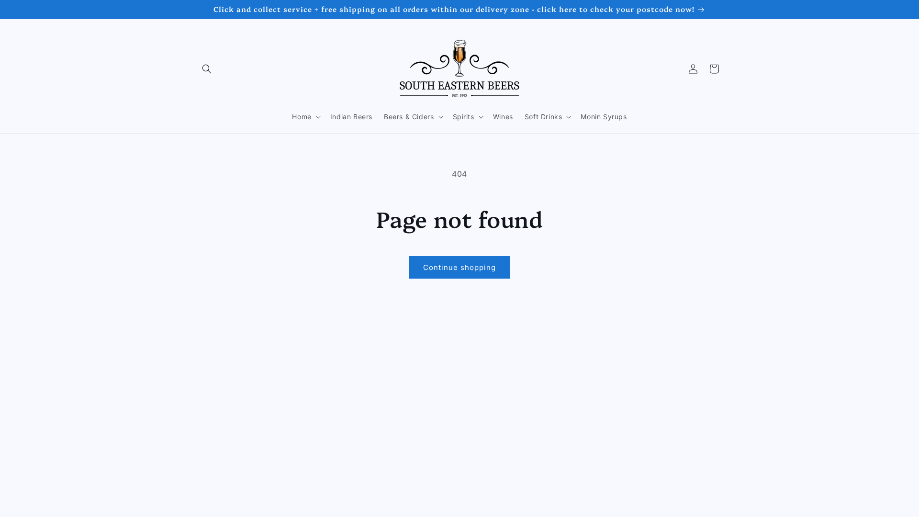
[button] (206, 68)
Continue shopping (459, 267)
